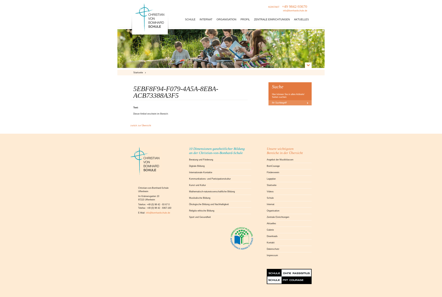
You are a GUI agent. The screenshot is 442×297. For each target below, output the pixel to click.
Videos (270, 191)
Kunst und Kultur (197, 185)
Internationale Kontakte (200, 172)
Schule (190, 19)
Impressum (272, 255)
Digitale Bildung (197, 166)
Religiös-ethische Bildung (201, 210)
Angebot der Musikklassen (280, 159)
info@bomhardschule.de (158, 212)
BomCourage (273, 166)
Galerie (270, 230)
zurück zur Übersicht (140, 125)
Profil (245, 19)
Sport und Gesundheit (200, 217)
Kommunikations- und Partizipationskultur (210, 178)
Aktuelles (301, 19)
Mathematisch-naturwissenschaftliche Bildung (212, 191)
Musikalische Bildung (199, 198)
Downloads (272, 236)
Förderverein (273, 172)
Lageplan (271, 178)
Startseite (138, 72)
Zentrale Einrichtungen (272, 19)
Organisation (226, 19)
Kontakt (271, 242)
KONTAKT (287, 8)
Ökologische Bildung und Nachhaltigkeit (209, 204)
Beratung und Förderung (201, 159)
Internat (206, 19)
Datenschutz (273, 249)
